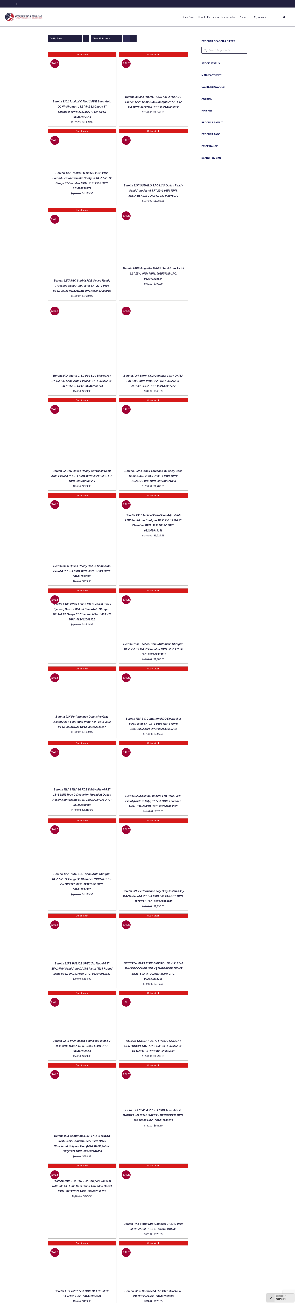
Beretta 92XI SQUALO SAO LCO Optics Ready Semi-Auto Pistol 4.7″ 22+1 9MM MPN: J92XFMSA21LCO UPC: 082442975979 (153, 190)
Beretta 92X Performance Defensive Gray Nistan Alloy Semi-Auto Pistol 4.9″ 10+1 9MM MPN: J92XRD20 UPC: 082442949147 (82, 721)
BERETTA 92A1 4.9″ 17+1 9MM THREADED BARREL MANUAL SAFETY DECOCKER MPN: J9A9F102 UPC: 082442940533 (153, 1115)
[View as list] (133, 38)
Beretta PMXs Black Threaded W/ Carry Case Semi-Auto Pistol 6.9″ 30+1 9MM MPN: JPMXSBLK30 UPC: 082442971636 (153, 476)
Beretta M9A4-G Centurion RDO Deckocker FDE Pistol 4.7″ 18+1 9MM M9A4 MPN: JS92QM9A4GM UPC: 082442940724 (153, 723)
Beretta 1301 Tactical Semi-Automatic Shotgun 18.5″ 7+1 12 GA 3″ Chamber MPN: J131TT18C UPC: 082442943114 (153, 649)
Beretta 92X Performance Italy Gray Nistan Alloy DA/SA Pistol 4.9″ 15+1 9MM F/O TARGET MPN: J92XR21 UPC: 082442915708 (153, 896)
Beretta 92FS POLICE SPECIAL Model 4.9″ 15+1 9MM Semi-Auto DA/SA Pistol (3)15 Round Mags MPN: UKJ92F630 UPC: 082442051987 (82, 968)
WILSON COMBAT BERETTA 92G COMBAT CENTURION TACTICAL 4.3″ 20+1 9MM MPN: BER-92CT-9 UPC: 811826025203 (153, 1046)
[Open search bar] (284, 17)
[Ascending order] (86, 38)
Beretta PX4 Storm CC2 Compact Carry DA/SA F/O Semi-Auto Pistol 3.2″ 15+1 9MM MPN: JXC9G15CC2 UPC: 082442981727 (153, 380)
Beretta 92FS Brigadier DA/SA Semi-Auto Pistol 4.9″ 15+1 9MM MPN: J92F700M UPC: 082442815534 (153, 273)
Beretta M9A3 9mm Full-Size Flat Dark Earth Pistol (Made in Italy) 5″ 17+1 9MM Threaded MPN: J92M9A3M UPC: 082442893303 (153, 801)
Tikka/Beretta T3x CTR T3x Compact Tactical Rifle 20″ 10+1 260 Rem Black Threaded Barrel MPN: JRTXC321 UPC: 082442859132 (82, 1186)
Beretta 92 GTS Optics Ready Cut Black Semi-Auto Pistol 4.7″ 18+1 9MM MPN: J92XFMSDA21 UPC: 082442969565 (82, 476)
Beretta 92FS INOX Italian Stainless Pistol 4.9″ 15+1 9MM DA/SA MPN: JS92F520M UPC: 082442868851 (82, 1046)
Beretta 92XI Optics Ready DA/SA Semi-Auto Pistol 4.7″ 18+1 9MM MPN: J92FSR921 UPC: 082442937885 (82, 571)
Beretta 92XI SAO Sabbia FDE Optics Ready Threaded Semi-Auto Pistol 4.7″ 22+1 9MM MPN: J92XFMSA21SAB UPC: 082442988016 (82, 285)
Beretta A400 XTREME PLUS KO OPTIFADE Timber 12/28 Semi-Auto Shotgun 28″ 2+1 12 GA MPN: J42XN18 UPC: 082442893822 (153, 102)
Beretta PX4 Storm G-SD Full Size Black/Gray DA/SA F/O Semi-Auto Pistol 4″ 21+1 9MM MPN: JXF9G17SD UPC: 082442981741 (82, 380)
